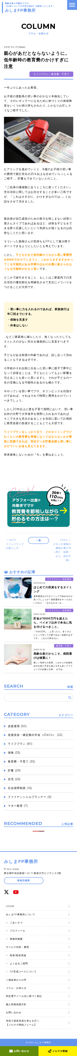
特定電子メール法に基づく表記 (24, 996)
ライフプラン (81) (20, 744)
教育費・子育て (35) (21, 761)
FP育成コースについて (23, 971)
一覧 (38, 540)
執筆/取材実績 (18, 955)
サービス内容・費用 (17, 947)
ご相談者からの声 (16, 979)
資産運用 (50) (17, 726)
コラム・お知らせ (16, 987)
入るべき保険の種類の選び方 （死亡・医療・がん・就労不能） (62, 550)
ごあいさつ (16, 922)
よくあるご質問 (19, 963)
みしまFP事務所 (21, 861)
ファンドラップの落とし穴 (15, 543)
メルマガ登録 (60, 1050)
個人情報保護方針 (16, 1004)
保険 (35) (14, 752)
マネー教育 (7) (18, 806)
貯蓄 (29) (14, 770)
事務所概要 (23, 880)
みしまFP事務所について (20, 914)
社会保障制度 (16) (20, 788)
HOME (10, 906)
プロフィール (17, 930)
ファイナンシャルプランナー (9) (30, 797)
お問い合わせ (21, 1050)
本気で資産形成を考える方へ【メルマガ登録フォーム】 (22, 1022)
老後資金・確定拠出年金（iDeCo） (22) (35, 735)
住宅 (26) (14, 779)
